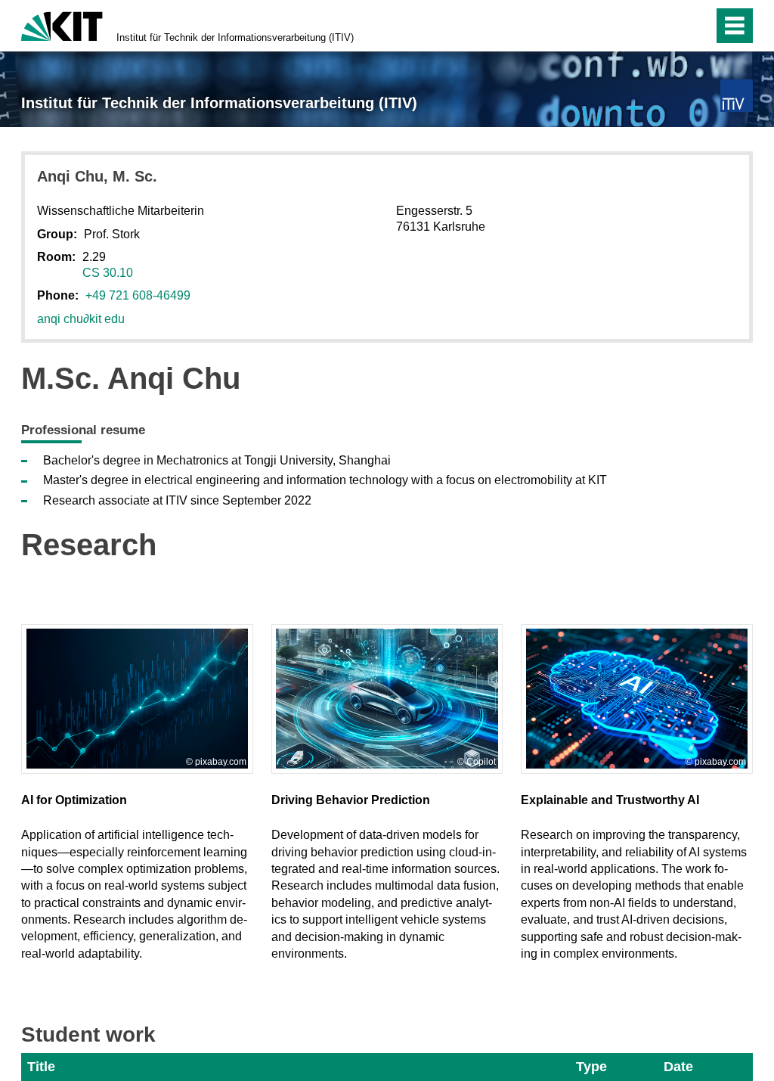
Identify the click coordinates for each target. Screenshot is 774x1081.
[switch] (669, 25)
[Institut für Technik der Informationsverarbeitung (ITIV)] (736, 95)
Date (678, 1066)
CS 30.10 (107, 272)
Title (41, 1066)
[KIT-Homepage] (62, 25)
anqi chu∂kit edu (81, 318)
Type (591, 1066)
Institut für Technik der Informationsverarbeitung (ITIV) (235, 37)
